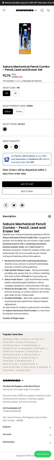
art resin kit (37, 339)
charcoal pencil (30, 354)
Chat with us (43, 454)
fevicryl (25, 339)
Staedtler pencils (28, 357)
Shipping (18, 81)
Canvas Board (26, 348)
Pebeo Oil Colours (11, 364)
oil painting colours (11, 345)
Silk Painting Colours (12, 354)
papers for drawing (26, 342)
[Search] (42, 10)
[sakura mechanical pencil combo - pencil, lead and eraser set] (25, 38)
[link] (27, 380)
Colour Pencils (29, 367)
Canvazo (34, 455)
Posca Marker (8, 370)
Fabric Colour (33, 351)
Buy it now (27, 191)
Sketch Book (8, 360)
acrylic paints (8, 342)
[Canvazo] (26, 10)
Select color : (14, 124)
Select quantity (11, 141)
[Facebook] (6, 205)
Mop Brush (43, 367)
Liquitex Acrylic (23, 370)
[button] (4, 10)
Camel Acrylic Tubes (11, 367)
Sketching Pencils (24, 360)
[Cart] (48, 10)
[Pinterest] (22, 205)
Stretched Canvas (10, 357)
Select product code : (18, 106)
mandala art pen (10, 348)
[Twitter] (14, 205)
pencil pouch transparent (14, 351)
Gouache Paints (28, 364)
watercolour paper (11, 339)
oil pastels (40, 348)
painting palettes (30, 345)
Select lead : (11, 87)
